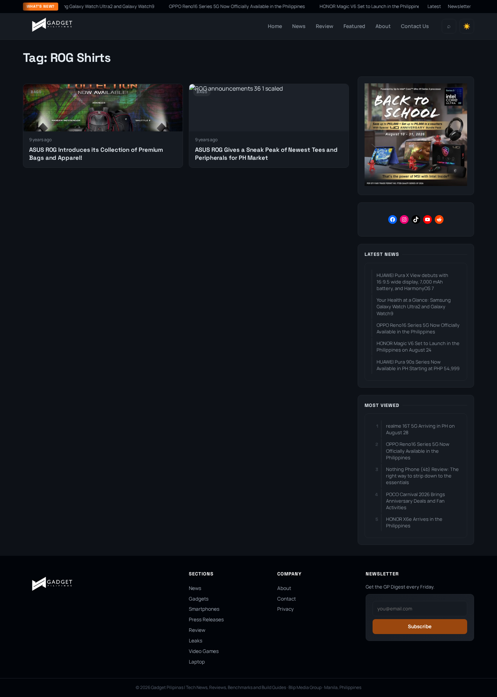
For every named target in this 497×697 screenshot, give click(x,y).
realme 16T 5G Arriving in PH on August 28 (420, 429)
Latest (434, 6)
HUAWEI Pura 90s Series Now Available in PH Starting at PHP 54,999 (418, 365)
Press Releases (206, 619)
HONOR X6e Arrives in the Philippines (414, 522)
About (383, 26)
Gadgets (198, 598)
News (299, 26)
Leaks (195, 640)
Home (275, 26)
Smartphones (204, 609)
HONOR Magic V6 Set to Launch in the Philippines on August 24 (371, 6)
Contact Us (415, 26)
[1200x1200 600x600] (416, 184)
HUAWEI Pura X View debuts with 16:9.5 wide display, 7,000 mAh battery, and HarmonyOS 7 (412, 282)
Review (324, 26)
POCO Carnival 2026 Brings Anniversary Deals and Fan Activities (415, 501)
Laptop (197, 661)
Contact (286, 598)
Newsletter (459, 6)
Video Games (204, 651)
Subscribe (420, 626)
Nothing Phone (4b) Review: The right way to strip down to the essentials (422, 476)
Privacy (285, 609)
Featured (354, 26)
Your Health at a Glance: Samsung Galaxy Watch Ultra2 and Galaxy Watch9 (414, 306)
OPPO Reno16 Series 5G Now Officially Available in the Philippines (223, 6)
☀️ (466, 26)
